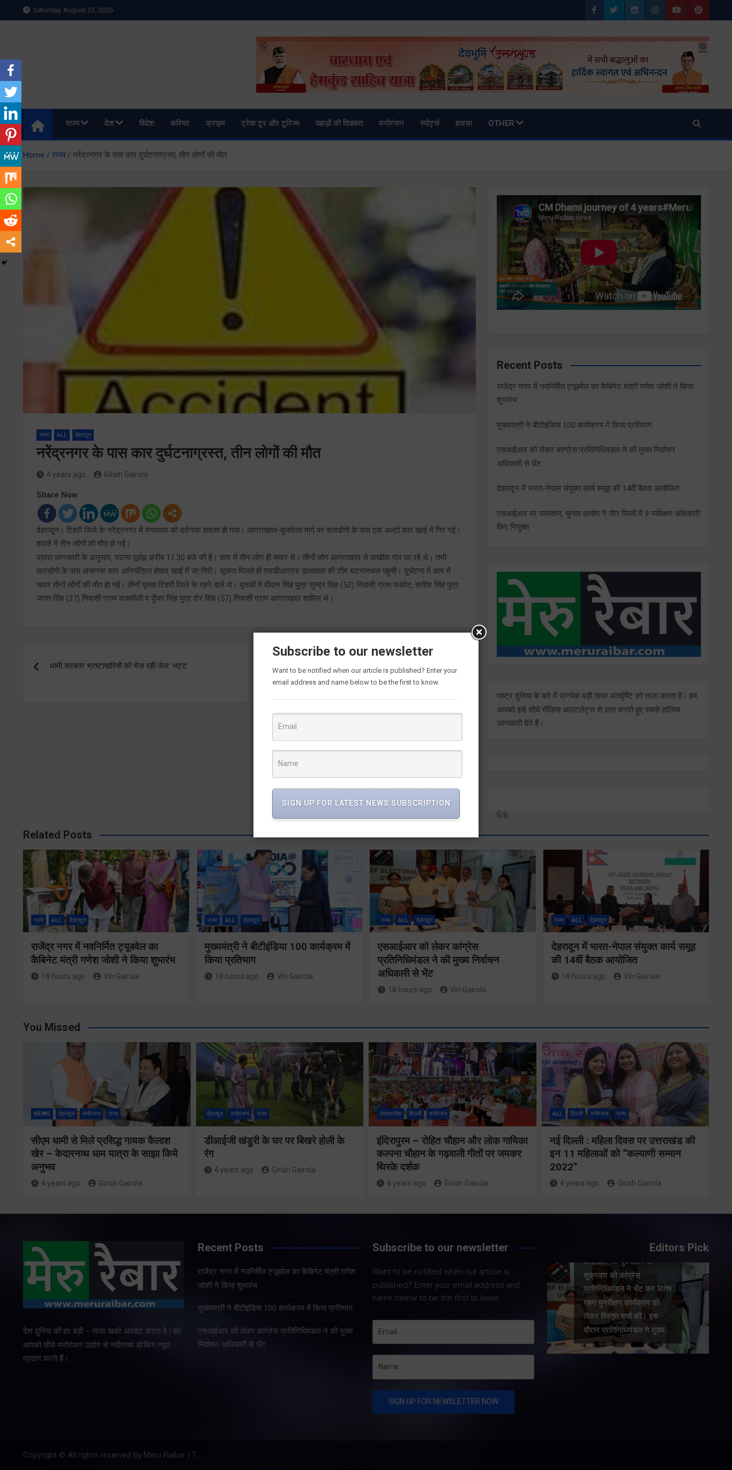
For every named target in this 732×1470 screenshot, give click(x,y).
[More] (10, 242)
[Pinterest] (10, 134)
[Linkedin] (10, 113)
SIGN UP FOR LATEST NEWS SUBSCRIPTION (366, 803)
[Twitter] (10, 91)
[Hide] (4, 262)
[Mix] (10, 177)
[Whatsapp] (10, 199)
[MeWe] (10, 156)
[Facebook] (10, 70)
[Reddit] (10, 220)
